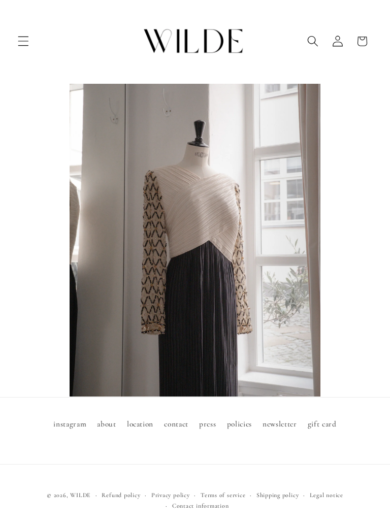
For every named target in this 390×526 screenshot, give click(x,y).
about (106, 424)
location (140, 424)
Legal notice (326, 495)
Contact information (200, 505)
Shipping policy (277, 495)
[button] (23, 41)
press (207, 424)
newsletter (280, 424)
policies (239, 424)
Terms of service (223, 495)
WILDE (80, 495)
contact (176, 424)
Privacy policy (170, 495)
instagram (69, 424)
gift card (322, 424)
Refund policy (121, 495)
